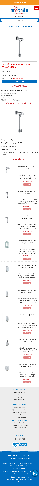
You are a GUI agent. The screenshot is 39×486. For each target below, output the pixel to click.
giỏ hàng (20, 16)
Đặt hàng (27, 184)
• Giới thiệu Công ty (19, 392)
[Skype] (23, 439)
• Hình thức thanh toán (19, 427)
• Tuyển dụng (19, 397)
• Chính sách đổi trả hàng (19, 415)
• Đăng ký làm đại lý (19, 399)
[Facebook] (15, 439)
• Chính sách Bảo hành (19, 417)
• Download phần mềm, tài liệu (19, 425)
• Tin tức (19, 395)
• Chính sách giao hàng (19, 412)
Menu (36, 8)
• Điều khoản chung (19, 407)
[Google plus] (19, 439)
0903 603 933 (21, 2)
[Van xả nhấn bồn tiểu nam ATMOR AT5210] (19, 121)
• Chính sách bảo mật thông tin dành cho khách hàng (19, 410)
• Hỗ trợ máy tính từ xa (19, 423)
